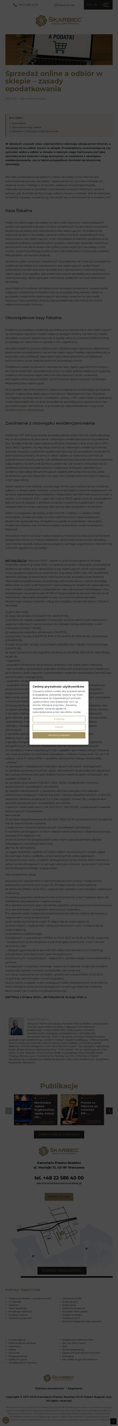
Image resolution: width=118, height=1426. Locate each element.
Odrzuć (59, 727)
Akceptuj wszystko (59, 735)
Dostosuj (59, 718)
